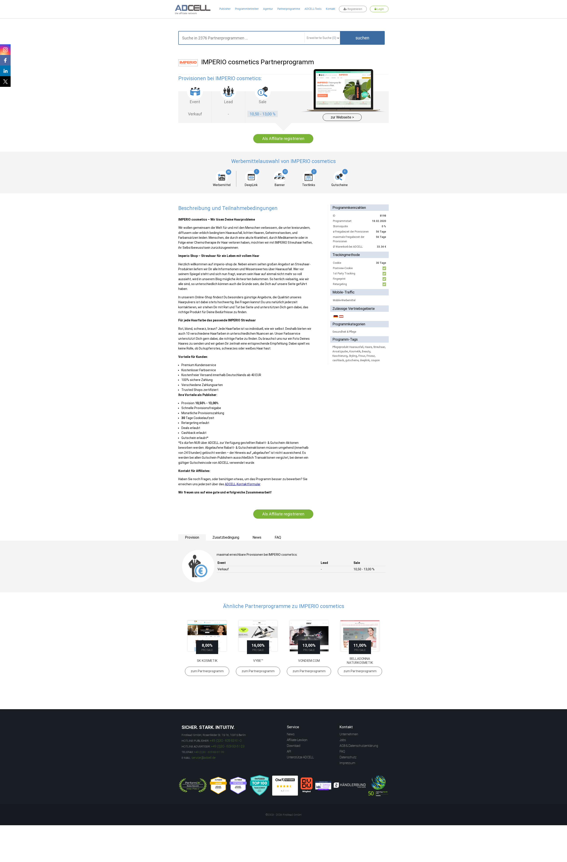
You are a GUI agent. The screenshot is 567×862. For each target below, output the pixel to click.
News (291, 734)
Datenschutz (348, 757)
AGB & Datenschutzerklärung (359, 745)
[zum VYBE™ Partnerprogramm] (258, 636)
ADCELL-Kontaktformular (242, 484)
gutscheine (352, 360)
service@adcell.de (204, 757)
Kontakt (330, 9)
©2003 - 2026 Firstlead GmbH (283, 814)
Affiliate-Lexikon (297, 740)
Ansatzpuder (340, 351)
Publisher (225, 9)
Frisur (361, 355)
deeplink (365, 360)
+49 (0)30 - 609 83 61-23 (228, 746)
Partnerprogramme (288, 9)
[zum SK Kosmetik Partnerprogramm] (207, 636)
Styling (353, 355)
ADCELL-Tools (313, 9)
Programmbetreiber (247, 9)
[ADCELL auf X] (5, 81)
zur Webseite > (342, 117)
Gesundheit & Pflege (344, 331)
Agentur (268, 9)
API (289, 751)
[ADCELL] (285, 786)
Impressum (347, 763)
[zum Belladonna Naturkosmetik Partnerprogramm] (360, 636)
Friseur (371, 355)
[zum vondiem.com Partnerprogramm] (309, 636)
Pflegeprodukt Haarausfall (347, 347)
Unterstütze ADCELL (300, 757)
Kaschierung (340, 355)
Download (293, 745)
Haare (368, 347)
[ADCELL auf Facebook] (5, 60)
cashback (338, 360)
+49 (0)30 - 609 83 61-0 (225, 740)
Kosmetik (355, 351)
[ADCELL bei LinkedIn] (5, 71)
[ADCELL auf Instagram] (5, 49)
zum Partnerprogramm (207, 671)
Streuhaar (379, 347)
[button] (362, 38)
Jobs (343, 740)
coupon (375, 360)
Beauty (366, 351)
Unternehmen (349, 734)
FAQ (342, 751)
